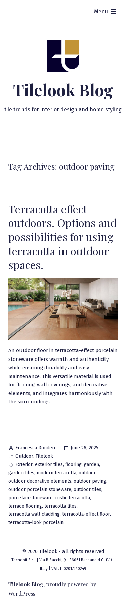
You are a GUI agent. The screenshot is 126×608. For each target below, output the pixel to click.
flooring (73, 464)
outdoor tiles (87, 489)
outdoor (87, 473)
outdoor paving (90, 481)
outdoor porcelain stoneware (39, 489)
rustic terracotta (72, 498)
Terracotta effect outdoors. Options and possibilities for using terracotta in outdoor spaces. (62, 237)
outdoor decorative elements (39, 481)
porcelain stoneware (30, 498)
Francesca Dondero (36, 448)
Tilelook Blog (63, 89)
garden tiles (21, 473)
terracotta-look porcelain (36, 523)
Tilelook (44, 456)
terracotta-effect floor (86, 514)
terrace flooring (25, 506)
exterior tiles (49, 464)
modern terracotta (56, 473)
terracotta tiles (60, 506)
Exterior (24, 464)
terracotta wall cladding (34, 514)
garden (91, 464)
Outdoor (24, 456)
